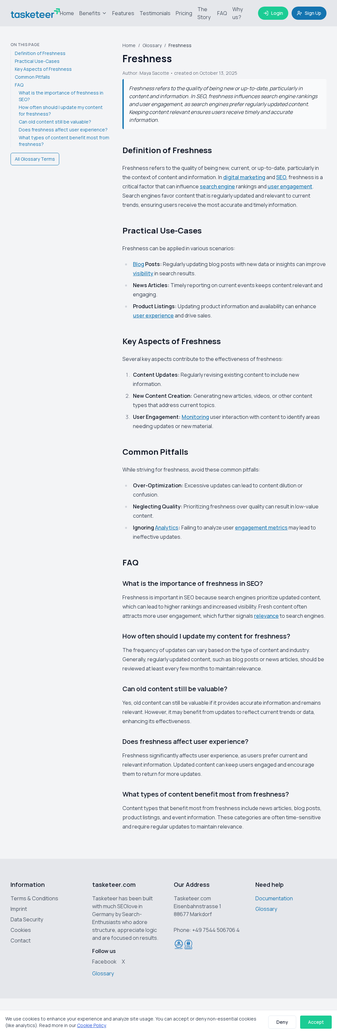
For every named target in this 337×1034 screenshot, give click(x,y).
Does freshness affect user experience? (63, 129)
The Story (204, 13)
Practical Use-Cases (37, 61)
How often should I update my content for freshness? (61, 110)
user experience (153, 315)
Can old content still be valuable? (55, 122)
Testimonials (155, 13)
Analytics (166, 527)
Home (67, 13)
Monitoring (195, 417)
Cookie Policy (91, 1025)
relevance (266, 615)
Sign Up (313, 13)
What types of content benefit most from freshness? (64, 140)
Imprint (19, 908)
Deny (282, 1022)
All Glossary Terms (35, 159)
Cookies (21, 930)
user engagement (290, 186)
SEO (281, 177)
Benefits (89, 13)
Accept (316, 1022)
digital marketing (244, 177)
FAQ (222, 13)
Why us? (237, 13)
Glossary (152, 45)
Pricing (184, 13)
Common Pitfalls (32, 77)
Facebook (104, 961)
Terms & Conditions (34, 898)
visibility (143, 273)
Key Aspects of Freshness (43, 69)
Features (123, 13)
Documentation (274, 898)
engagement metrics (261, 527)
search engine (217, 186)
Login (277, 13)
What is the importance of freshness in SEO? (61, 96)
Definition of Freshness (40, 53)
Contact (21, 940)
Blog (138, 264)
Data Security (27, 919)
